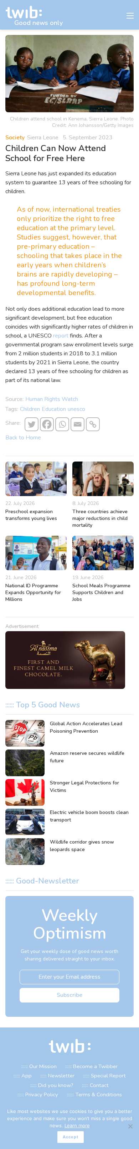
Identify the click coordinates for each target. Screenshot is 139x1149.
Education (54, 409)
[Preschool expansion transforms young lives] (36, 479)
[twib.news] (26, 12)
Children (30, 409)
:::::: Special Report (104, 1075)
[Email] (77, 424)
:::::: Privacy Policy (37, 1094)
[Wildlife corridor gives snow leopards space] (25, 851)
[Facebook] (47, 424)
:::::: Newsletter (57, 1075)
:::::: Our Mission (39, 1066)
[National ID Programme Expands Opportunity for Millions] (36, 553)
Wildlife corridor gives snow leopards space (82, 846)
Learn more (77, 1125)
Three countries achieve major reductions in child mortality (100, 518)
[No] (130, 1126)
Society (15, 137)
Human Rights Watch (51, 399)
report (60, 336)
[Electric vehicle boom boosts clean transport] (25, 822)
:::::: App (23, 1075)
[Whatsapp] (62, 424)
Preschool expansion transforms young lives (31, 515)
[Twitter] (31, 424)
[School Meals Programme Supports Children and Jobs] (103, 553)
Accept (70, 1136)
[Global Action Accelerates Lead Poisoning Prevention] (25, 733)
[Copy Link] (93, 424)
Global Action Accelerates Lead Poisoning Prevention (86, 727)
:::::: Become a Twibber (91, 1066)
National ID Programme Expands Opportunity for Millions (33, 592)
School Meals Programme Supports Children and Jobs (101, 592)
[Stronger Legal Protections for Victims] (25, 792)
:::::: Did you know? (51, 1085)
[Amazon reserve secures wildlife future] (25, 762)
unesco (76, 409)
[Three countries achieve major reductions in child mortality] (103, 479)
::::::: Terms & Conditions (94, 1094)
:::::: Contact (95, 1085)
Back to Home (23, 438)
